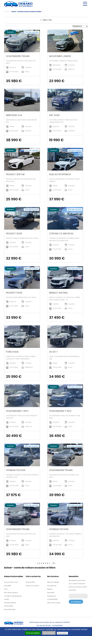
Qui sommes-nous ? (11, 582)
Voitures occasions (32, 585)
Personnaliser (62, 633)
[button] (67, 4)
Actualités (7, 585)
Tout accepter (33, 633)
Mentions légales (53, 582)
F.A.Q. (6, 589)
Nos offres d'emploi (11, 592)
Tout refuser (48, 633)
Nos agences (51, 585)
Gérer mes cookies (53, 602)
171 (54, 563)
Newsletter (74, 576)
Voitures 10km (30, 582)
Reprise (49, 589)
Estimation (51, 592)
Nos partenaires (9, 609)
